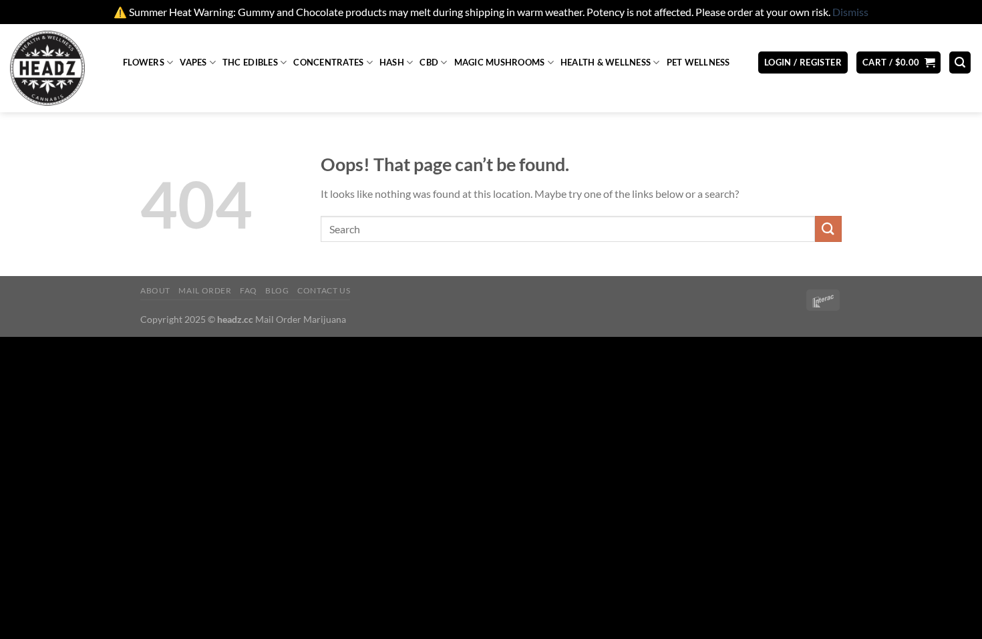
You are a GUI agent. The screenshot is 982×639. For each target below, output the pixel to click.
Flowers (143, 62)
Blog (277, 290)
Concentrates (328, 62)
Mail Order (204, 290)
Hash (391, 62)
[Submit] (828, 229)
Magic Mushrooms (499, 62)
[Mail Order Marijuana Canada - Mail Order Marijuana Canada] (56, 68)
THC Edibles (250, 62)
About (155, 290)
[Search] (960, 62)
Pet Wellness (698, 62)
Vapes (193, 62)
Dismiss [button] (850, 11)
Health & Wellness (605, 62)
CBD (429, 62)
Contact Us (323, 290)
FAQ (248, 290)
